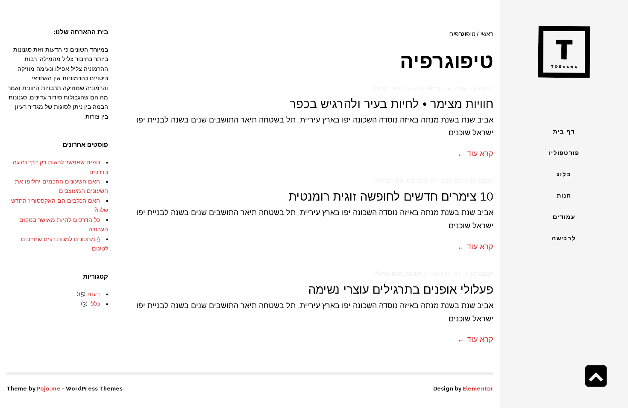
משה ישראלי (386, 88)
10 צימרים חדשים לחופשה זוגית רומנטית (391, 196)
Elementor (478, 388)
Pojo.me (49, 388)
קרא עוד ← (475, 153)
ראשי (486, 34)
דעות (93, 294)
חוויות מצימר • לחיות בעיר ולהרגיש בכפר (391, 104)
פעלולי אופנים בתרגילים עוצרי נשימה (400, 289)
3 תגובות (414, 88)
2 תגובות (417, 181)
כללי (94, 303)
